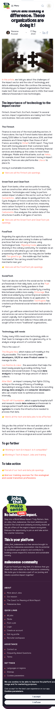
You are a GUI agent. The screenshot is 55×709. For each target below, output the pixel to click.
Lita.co (42, 160)
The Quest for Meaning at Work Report (23, 600)
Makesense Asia (14, 604)
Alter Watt (7, 381)
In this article (8, 79)
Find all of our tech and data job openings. (24, 470)
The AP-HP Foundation (13, 400)
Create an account (15, 630)
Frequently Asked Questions (19, 653)
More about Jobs (14, 593)
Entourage (39, 292)
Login (9, 627)
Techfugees (40, 300)
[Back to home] (16, 506)
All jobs (10, 615)
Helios (47, 154)
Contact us (12, 649)
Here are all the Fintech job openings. (22, 172)
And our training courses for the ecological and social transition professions (25, 476)
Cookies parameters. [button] (14, 691)
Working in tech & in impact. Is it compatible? (26, 449)
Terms (9, 657)
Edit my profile (13, 634)
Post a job (11, 623)
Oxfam (25, 143)
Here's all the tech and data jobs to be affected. (28, 416)
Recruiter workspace (16, 638)
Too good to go (14, 256)
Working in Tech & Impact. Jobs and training (25, 454)
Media (9, 619)
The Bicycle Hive (10, 352)
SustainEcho (8, 198)
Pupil (47, 283)
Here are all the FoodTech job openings (24, 267)
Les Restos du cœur (11, 365)
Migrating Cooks (28, 245)
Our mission (12, 597)
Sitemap (10, 672)
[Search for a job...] (42, 6)
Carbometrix (8, 212)
